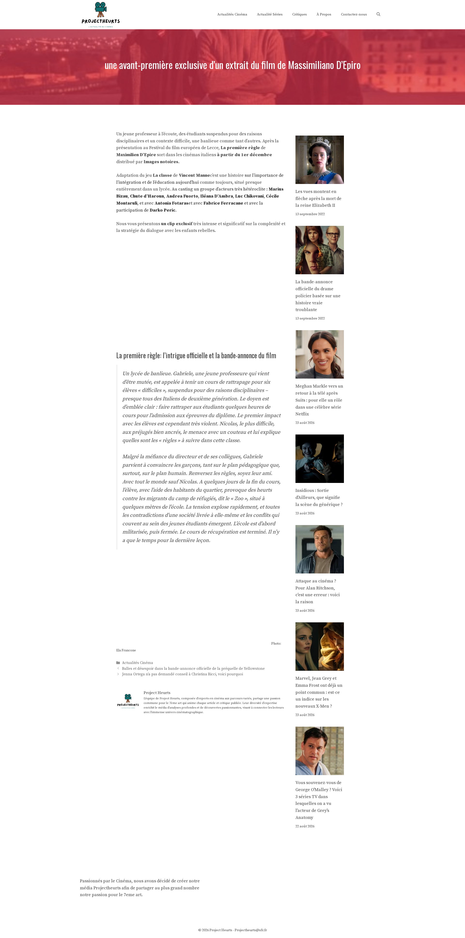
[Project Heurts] (100, 14)
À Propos (324, 14)
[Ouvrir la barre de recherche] (378, 14)
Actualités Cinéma (232, 14)
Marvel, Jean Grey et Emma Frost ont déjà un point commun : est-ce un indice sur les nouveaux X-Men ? (318, 692)
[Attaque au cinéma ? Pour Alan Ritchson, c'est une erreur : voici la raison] (319, 569)
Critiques (299, 14)
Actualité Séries (270, 14)
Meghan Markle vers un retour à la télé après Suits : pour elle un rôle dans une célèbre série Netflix (319, 400)
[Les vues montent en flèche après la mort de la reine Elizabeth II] (319, 180)
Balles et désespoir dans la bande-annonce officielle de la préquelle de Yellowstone (193, 668)
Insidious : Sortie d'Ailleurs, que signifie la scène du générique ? (319, 497)
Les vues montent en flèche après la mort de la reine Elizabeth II (318, 198)
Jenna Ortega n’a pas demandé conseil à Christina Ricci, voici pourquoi (182, 674)
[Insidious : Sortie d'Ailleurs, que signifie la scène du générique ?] (319, 479)
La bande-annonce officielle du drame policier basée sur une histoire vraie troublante (318, 296)
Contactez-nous (354, 14)
